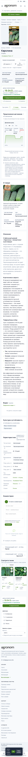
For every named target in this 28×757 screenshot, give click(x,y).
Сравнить (22, 101)
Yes (13, 751)
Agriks (18, 157)
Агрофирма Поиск (18, 480)
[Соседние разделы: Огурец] (20, 22)
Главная (3, 19)
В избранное (7, 101)
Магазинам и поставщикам (8, 732)
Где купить (6, 107)
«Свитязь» (18, 580)
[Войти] (25, 6)
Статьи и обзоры (5, 703)
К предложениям (14, 605)
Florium (14, 160)
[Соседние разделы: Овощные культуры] (13, 22)
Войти (17, 521)
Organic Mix (20, 160)
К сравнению (9, 617)
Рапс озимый (4, 696)
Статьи (24, 755)
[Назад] (2, 565)
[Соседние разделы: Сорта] (22, 20)
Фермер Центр (7, 160)
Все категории (5, 677)
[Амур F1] (7, 571)
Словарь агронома (6, 711)
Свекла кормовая (6, 691)
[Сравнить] (11, 571)
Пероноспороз (8, 428)
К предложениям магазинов (13, 98)
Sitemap (3, 750)
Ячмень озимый (5, 694)
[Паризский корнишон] (21, 571)
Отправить (8, 524)
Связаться (4, 737)
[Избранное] (21, 6)
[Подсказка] (4, 448)
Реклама (3, 735)
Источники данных (6, 730)
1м (6, 125)
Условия (3, 748)
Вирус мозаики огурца (10, 425)
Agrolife (23, 157)
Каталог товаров (15, 14)
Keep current (19, 751)
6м (12, 125)
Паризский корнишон (19, 578)
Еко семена (19, 158)
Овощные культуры (6, 22)
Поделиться (9, 620)
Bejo (3, 579)
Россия (15, 488)
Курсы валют (4, 718)
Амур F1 (4, 577)
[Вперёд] (6, 565)
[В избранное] (11, 569)
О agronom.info (5, 728)
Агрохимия (4, 669)
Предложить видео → (9, 405)
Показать (16, 483)
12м (16, 125)
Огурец (17, 22)
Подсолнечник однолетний (8, 689)
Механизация (4, 672)
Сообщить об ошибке (10, 540)
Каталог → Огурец (18, 477)
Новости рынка (5, 706)
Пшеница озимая (5, 684)
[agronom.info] (10, 6)
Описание (23, 107)
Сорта (19, 19)
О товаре (15, 107)
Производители (5, 713)
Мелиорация (4, 674)
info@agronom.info (8, 660)
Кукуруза (3, 687)
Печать (7, 623)
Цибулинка (12, 158)
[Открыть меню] (2, 6)
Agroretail (6, 158)
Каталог (12, 564)
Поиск (3, 720)
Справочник (4, 708)
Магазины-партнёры (6, 716)
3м (9, 125)
